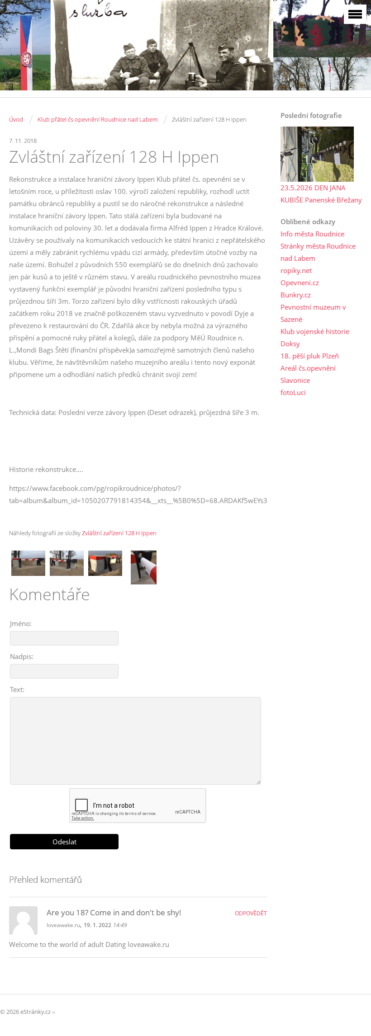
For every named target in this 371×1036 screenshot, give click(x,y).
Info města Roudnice (312, 233)
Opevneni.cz (300, 282)
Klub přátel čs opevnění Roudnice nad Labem (97, 119)
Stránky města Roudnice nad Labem (318, 252)
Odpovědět (251, 913)
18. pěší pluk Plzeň (310, 355)
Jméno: (21, 623)
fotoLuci (293, 392)
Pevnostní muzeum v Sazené (313, 313)
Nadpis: (21, 656)
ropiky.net (296, 270)
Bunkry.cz (296, 294)
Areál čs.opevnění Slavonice (308, 374)
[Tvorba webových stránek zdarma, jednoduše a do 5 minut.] (54, 1012)
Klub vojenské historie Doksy (315, 337)
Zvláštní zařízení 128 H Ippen (119, 533)
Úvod (16, 119)
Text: (17, 689)
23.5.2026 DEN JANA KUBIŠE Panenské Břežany (321, 193)
